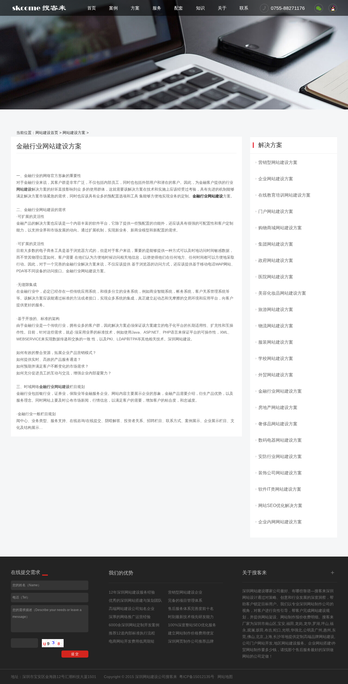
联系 (244, 8)
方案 (135, 8)
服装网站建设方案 (275, 342)
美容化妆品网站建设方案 (282, 293)
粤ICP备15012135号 (196, 676)
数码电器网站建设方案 (280, 440)
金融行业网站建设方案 (280, 391)
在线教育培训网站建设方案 (284, 195)
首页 (91, 8)
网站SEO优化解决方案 (280, 505)
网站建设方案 (74, 132)
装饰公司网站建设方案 (280, 473)
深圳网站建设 (253, 591)
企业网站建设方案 (275, 178)
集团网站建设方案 (275, 244)
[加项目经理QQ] (332, 8)
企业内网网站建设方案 (280, 522)
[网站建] (39, 8)
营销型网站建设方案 (277, 162)
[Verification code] (53, 643)
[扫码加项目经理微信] (318, 8)
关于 (222, 8)
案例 (113, 8)
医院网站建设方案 (275, 276)
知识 (200, 8)
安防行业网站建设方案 (280, 456)
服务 (157, 8)
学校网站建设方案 (275, 358)
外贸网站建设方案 (275, 374)
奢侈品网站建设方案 (277, 424)
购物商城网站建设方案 (280, 227)
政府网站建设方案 (275, 260)
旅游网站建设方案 (275, 309)
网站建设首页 (46, 132)
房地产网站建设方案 (277, 407)
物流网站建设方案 (275, 325)
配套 (178, 8)
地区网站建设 (285, 643)
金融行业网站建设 (207, 196)
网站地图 (225, 676)
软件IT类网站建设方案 (279, 489)
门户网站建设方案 (275, 211)
